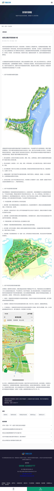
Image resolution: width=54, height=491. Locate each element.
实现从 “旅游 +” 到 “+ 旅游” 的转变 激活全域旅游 (13, 425)
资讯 (6, 26)
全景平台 (13, 483)
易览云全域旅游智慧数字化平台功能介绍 (11, 433)
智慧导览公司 (41, 414)
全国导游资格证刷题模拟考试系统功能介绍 (12, 429)
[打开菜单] (51, 2)
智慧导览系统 (13, 414)
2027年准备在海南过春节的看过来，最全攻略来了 (14, 436)
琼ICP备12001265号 (27, 473)
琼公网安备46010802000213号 (27, 475)
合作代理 (7, 484)
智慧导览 (5, 414)
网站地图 (43, 483)
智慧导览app (33, 414)
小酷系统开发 (19, 483)
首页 (3, 26)
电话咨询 (40, 489)
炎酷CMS (25, 483)
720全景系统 (31, 483)
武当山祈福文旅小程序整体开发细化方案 (11, 440)
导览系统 (8, 483)
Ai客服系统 (38, 483)
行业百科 (10, 26)
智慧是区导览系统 (23, 414)
